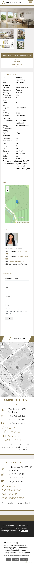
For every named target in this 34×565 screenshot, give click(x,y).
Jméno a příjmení (11, 278)
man (24, 531)
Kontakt (17, 62)
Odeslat (9, 318)
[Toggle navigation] (30, 2)
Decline (16, 559)
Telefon (7, 296)
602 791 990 (16, 419)
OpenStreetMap (25, 222)
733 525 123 (16, 416)
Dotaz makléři (17, 64)
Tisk (17, 66)
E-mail (7, 287)
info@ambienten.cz (17, 261)
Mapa (17, 59)
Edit (9, 559)
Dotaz (7, 305)
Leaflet (18, 222)
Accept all (24, 559)
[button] (17, 202)
